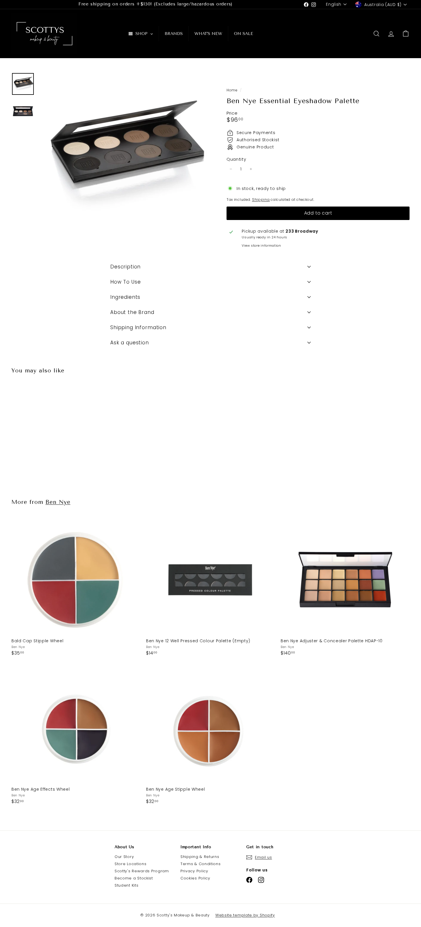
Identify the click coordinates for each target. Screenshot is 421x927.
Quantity (236, 159)
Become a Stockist (134, 878)
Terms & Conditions (200, 864)
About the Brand (132, 312)
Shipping (261, 199)
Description (125, 266)
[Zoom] (123, 157)
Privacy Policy (194, 871)
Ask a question (129, 342)
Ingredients (125, 297)
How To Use (125, 281)
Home (233, 90)
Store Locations (131, 864)
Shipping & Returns (199, 856)
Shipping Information (138, 327)
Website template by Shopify (245, 915)
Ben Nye (58, 502)
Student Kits (126, 885)
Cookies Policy (195, 878)
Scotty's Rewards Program (142, 871)
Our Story (124, 856)
